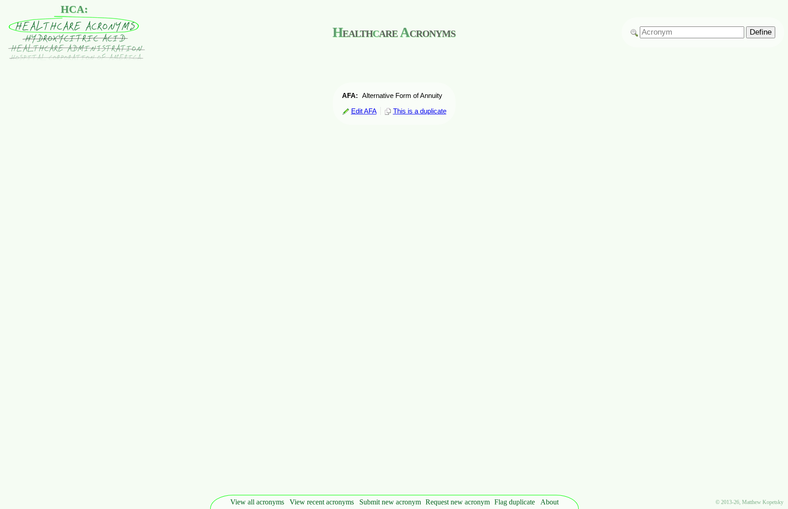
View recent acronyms (322, 502)
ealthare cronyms (394, 32)
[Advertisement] (760, 243)
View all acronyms (257, 502)
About (549, 502)
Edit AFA (364, 111)
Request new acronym (457, 502)
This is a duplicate (419, 111)
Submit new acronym (390, 502)
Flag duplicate (514, 502)
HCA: (74, 9)
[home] (74, 58)
